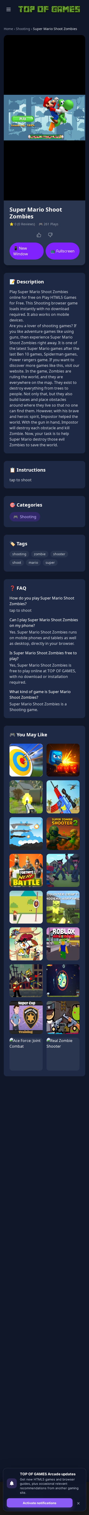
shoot (16, 562)
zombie (40, 554)
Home (8, 28)
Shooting (23, 28)
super (50, 562)
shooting (19, 554)
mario (33, 562)
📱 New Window (20, 251)
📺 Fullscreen (63, 251)
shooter (59, 554)
